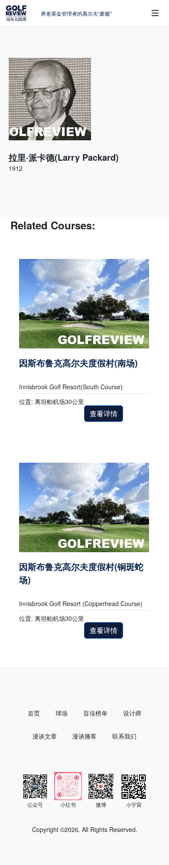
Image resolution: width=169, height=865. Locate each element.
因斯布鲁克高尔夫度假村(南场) (78, 362)
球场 (61, 713)
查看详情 (103, 413)
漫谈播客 (84, 736)
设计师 (132, 713)
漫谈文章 (44, 736)
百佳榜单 (95, 713)
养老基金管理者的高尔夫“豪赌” (76, 13)
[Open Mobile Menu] (155, 13)
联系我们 (124, 736)
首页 (34, 713)
